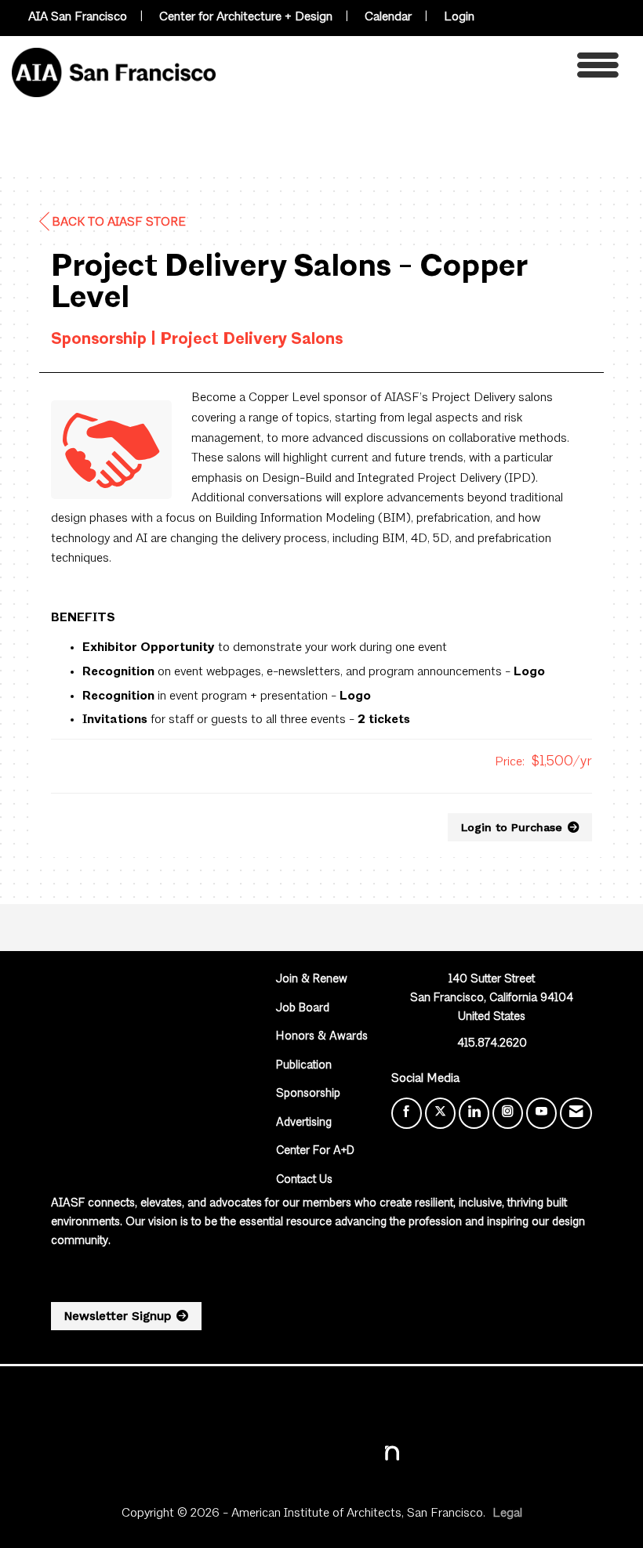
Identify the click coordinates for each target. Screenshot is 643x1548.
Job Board (302, 1009)
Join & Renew (311, 980)
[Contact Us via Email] (576, 1113)
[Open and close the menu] (421, 69)
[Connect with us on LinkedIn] (474, 1113)
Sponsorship (308, 1094)
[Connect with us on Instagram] (507, 1113)
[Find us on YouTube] (541, 1113)
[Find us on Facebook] (406, 1113)
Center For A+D (315, 1151)
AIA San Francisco (77, 17)
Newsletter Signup (117, 1316)
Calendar (388, 17)
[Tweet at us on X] (440, 1113)
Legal (507, 1513)
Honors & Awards (322, 1037)
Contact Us (304, 1180)
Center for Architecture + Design (245, 17)
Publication (304, 1066)
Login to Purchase (511, 827)
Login (459, 17)
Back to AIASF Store (119, 222)
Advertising (304, 1123)
